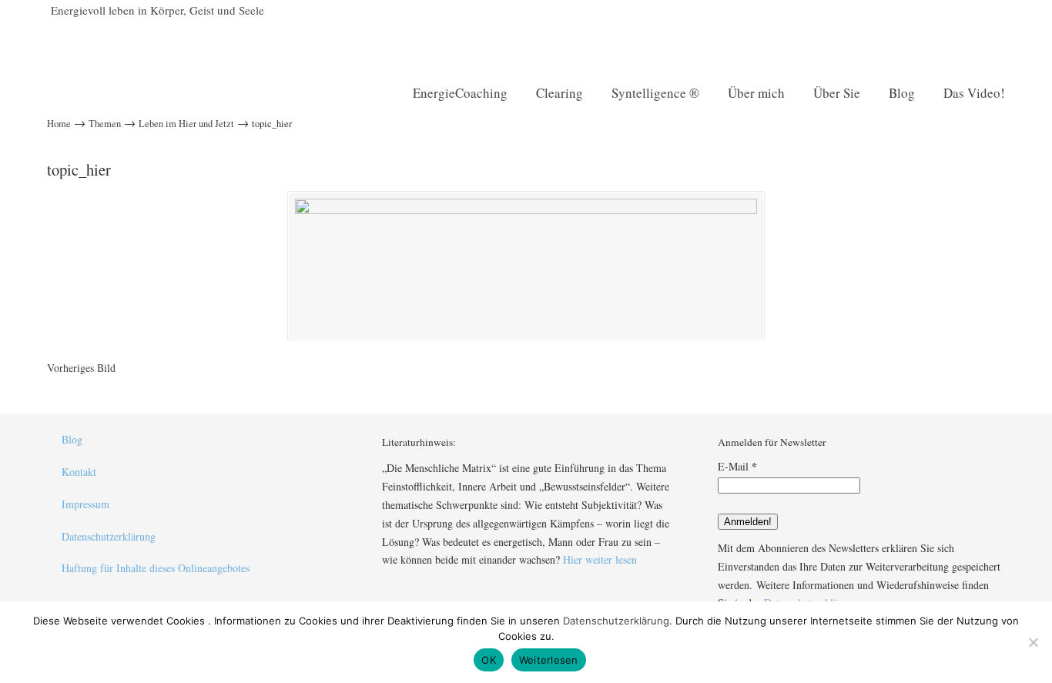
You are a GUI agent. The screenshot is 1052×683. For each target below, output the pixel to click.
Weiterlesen (548, 660)
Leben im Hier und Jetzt (186, 123)
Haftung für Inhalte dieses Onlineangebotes (156, 568)
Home (59, 123)
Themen (105, 123)
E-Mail (737, 466)
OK (488, 660)
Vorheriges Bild (81, 367)
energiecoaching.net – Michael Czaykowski (246, 43)
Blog (72, 439)
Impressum (85, 504)
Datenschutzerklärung (109, 536)
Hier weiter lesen (600, 559)
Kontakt (79, 471)
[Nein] (1032, 642)
